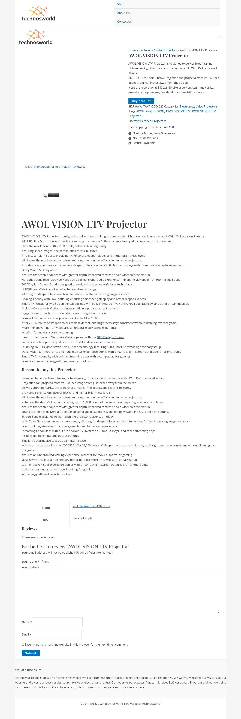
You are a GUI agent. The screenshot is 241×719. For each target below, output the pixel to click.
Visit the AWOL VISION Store (91, 506)
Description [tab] (33, 167)
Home (132, 50)
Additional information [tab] (56, 167)
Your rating (30, 561)
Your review (31, 567)
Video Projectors (166, 50)
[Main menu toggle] (219, 37)
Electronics (146, 50)
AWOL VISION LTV (178, 111)
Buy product (141, 101)
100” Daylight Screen (110, 337)
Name (27, 622)
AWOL (140, 111)
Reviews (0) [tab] (79, 167)
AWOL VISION (155, 111)
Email (26, 634)
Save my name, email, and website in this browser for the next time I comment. (76, 644)
